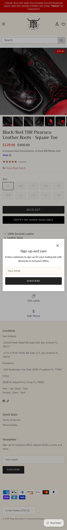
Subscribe (33, 281)
